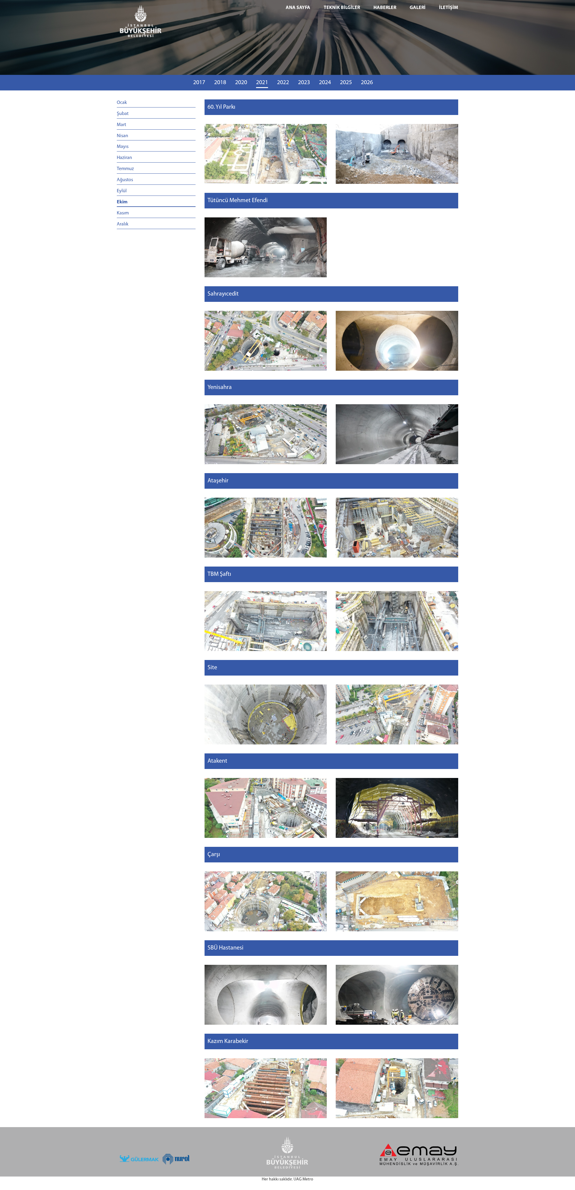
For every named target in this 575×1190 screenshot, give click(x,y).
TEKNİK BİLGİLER (342, 7)
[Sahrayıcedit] (266, 341)
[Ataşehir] (266, 528)
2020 (241, 83)
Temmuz (125, 168)
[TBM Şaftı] (266, 621)
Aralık (122, 224)
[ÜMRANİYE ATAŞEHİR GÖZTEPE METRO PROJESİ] (156, 22)
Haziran (124, 157)
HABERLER (384, 7)
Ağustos (125, 180)
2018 (220, 83)
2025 (346, 83)
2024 (325, 83)
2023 (304, 83)
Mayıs (122, 146)
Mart (121, 124)
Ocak (122, 102)
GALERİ (418, 7)
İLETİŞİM (448, 7)
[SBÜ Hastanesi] (266, 995)
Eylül (122, 191)
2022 (283, 83)
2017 (199, 83)
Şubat (122, 113)
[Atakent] (266, 808)
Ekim (122, 202)
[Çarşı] (266, 901)
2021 (262, 83)
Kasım (123, 213)
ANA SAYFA (298, 7)
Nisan (122, 136)
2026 (367, 83)
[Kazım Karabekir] (266, 1088)
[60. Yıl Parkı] (266, 154)
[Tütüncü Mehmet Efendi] (266, 247)
